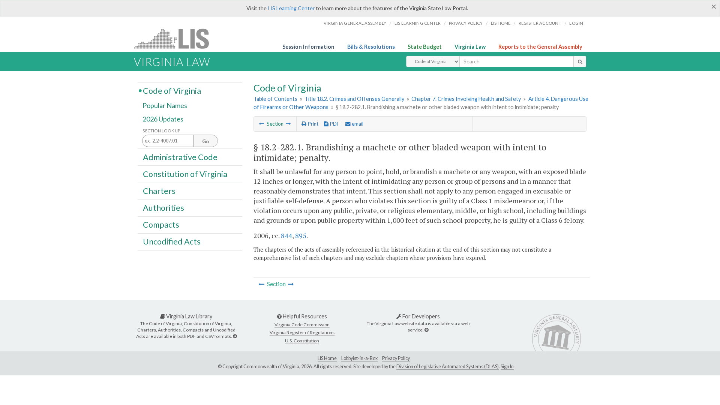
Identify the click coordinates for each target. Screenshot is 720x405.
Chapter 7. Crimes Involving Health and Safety (466, 99)
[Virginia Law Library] (235, 336)
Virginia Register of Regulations (302, 332)
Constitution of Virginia (185, 173)
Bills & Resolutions (371, 47)
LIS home (501, 23)
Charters (159, 191)
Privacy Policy (466, 23)
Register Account (540, 23)
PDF (333, 124)
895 (300, 235)
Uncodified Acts (172, 241)
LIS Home (327, 358)
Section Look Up (161, 130)
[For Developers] (426, 330)
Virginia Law (470, 47)
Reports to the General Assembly (540, 47)
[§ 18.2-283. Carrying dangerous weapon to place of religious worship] (288, 124)
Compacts (161, 225)
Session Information (308, 47)
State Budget (425, 47)
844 (286, 235)
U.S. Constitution (302, 341)
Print (312, 124)
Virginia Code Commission (302, 324)
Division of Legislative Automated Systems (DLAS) (447, 366)
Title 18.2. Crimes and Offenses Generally (354, 99)
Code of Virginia (172, 90)
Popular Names (164, 106)
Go (205, 141)
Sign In (507, 366)
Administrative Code (180, 157)
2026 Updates (162, 119)
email (357, 124)
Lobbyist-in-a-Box (359, 358)
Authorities (163, 208)
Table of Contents (275, 99)
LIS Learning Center (291, 8)
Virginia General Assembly (355, 23)
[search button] (580, 61)
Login (576, 23)
